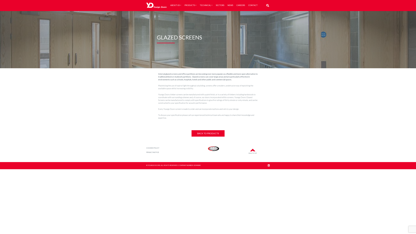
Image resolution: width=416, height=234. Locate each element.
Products (189, 5)
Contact (253, 5)
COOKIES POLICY (152, 148)
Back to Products (208, 133)
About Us (175, 5)
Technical (205, 5)
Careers (240, 5)
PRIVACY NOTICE (152, 152)
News (230, 5)
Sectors (220, 5)
